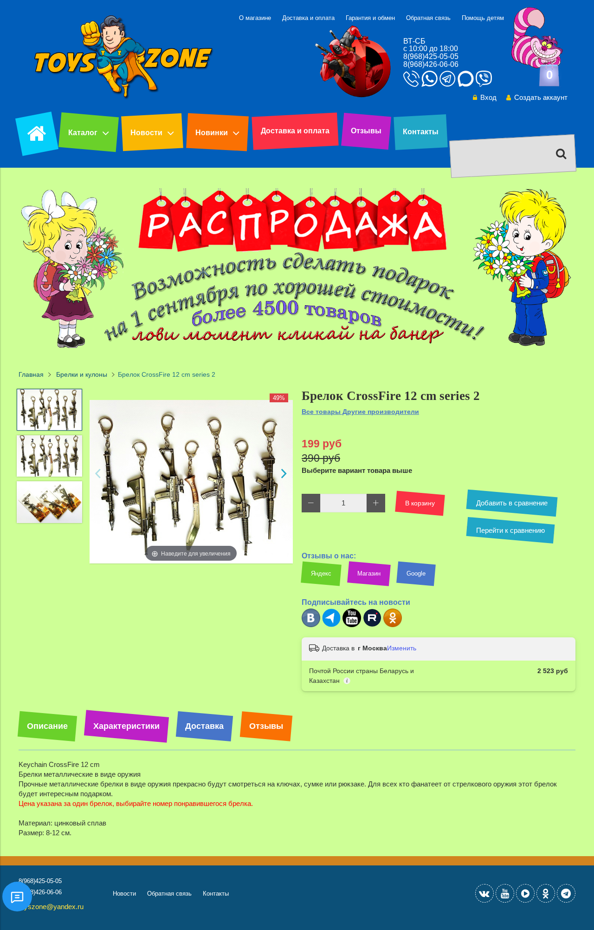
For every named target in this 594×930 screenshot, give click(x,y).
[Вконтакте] (311, 625)
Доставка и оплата (308, 17)
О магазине (255, 17)
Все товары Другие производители (360, 411)
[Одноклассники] (392, 625)
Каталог (82, 133)
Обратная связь (428, 17)
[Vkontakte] (484, 893)
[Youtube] (351, 625)
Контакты (421, 132)
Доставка (204, 726)
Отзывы (366, 131)
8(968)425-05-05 (430, 56)
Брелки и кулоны (81, 374)
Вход (488, 97)
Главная (31, 374)
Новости (146, 133)
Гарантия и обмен (370, 17)
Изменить (401, 648)
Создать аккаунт (541, 97)
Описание (47, 726)
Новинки (211, 133)
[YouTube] (505, 893)
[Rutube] (372, 625)
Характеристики (126, 726)
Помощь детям (483, 17)
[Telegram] (331, 625)
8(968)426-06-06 (430, 64)
